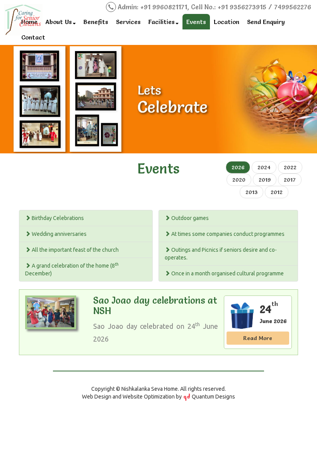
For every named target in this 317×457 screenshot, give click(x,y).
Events (196, 22)
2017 (290, 179)
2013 (251, 192)
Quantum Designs (213, 396)
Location (226, 22)
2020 (238, 179)
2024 (264, 167)
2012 (277, 192)
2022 (290, 167)
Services (128, 22)
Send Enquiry (266, 22)
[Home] (23, 18)
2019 (265, 179)
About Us (58, 22)
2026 (238, 167)
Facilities (161, 22)
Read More (257, 338)
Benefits (96, 22)
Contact (33, 37)
